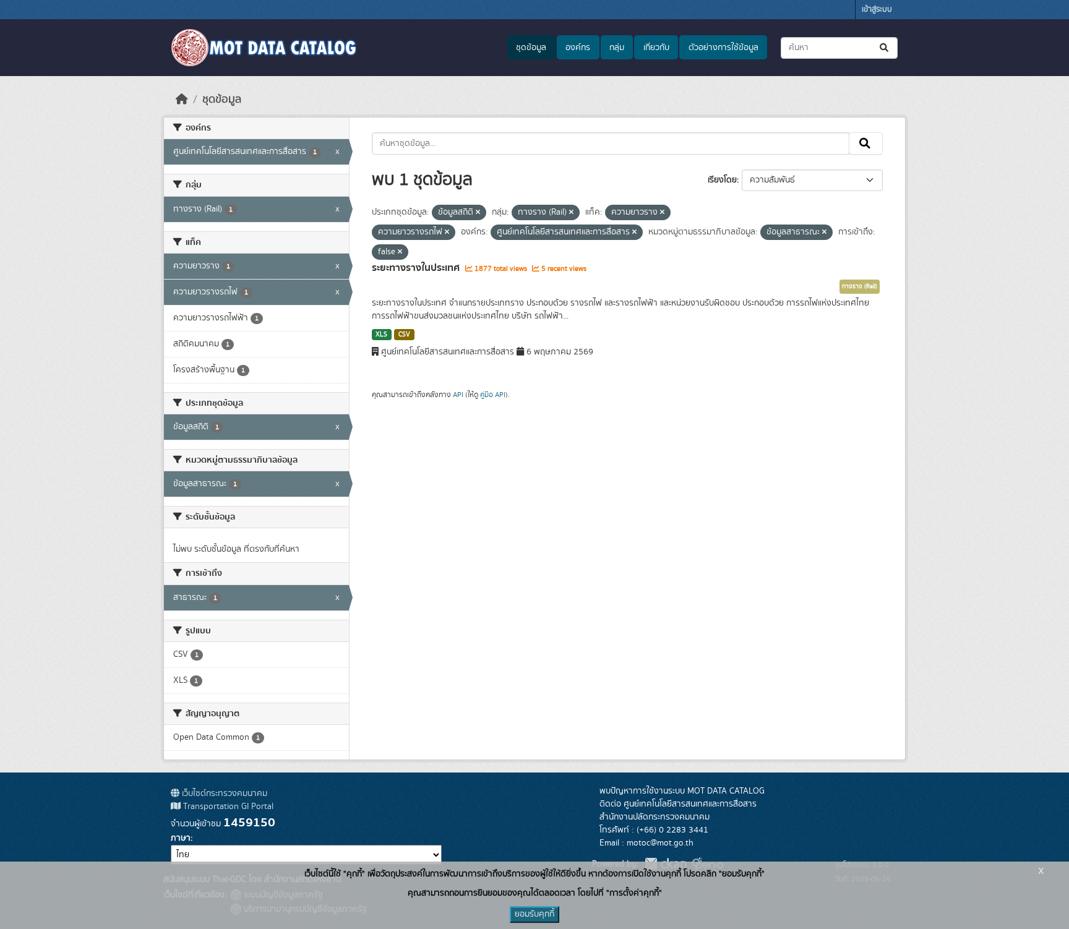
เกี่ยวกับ (656, 47)
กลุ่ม (616, 47)
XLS (381, 335)
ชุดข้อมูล (531, 47)
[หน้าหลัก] (182, 100)
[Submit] (885, 48)
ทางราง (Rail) (859, 286)
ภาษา (181, 838)
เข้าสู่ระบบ (877, 9)
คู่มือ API (492, 394)
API (458, 394)
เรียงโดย (722, 180)
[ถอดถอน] (478, 213)
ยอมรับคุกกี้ (534, 914)
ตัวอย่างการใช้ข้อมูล (723, 47)
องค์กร (577, 47)
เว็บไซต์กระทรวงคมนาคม (223, 793)
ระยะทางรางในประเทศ (417, 268)
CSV (404, 335)
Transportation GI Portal (227, 806)
